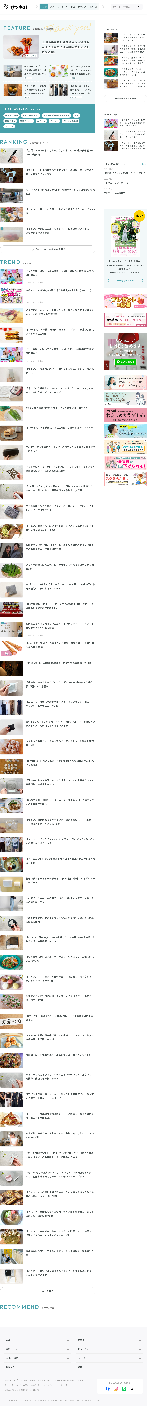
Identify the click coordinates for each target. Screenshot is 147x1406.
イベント (54, 121)
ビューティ (83, 1349)
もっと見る (47, 1291)
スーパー (82, 1358)
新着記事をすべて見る (125, 98)
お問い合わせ (9, 1380)
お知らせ (81, 1380)
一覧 (142, 164)
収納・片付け (95, 6)
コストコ (41, 121)
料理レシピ (11, 1367)
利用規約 (33, 1380)
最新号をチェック (125, 280)
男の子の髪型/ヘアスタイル (56, 115)
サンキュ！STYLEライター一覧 (55, 1385)
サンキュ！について (12, 1385)
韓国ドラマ (10, 121)
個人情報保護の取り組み (27, 1390)
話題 (80, 1367)
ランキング (62, 6)
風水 (76, 115)
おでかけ (9, 126)
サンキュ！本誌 (70, 121)
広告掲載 (24, 1380)
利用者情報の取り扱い (66, 1380)
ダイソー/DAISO (31, 115)
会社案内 (8, 1390)
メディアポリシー (47, 1380)
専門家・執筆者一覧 (31, 1385)
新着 (52, 6)
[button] (36, 6)
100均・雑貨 (12, 1358)
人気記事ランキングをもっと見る (48, 249)
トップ (44, 6)
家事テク (82, 6)
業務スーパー (26, 121)
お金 (73, 6)
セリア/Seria (11, 115)
